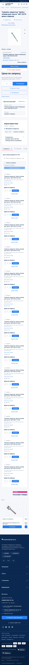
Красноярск (5, 637)
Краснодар (22, 635)
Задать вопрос (5, 96)
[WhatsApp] (6, 627)
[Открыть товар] (12, 510)
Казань (10, 637)
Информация (5, 587)
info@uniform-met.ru (23, 1)
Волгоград (21, 637)
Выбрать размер (15, 66)
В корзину (21, 83)
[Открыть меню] (3, 4)
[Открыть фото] (24, 33)
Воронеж (15, 637)
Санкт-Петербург (6, 635)
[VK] (12, 627)
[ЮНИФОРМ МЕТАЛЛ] (10, 4)
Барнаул (4, 639)
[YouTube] (9, 627)
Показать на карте (15, 611)
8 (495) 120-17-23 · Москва (8, 602)
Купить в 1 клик (15, 88)
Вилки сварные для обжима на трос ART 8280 (11, 523)
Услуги (4, 573)
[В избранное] (24, 30)
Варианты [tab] (8, 148)
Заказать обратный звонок (15, 617)
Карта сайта (19, 663)
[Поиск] (18, 4)
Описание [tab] (18, 148)
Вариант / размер (6, 49)
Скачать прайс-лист (15, 622)
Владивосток (10, 639)
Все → (3, 499)
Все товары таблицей (14, 69)
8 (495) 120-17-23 (5, 1)
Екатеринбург (15, 635)
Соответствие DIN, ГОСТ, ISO (12, 660)
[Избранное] (24, 4)
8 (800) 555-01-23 (7, 600)
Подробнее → (22, 101)
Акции (3, 660)
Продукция (5, 566)
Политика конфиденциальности (8, 663)
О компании (5, 580)
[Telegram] (3, 627)
